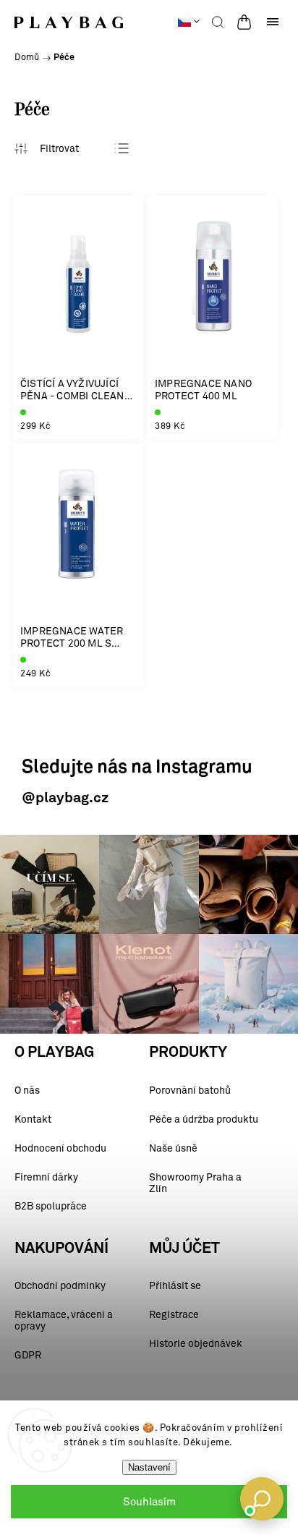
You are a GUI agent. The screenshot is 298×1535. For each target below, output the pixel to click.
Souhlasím (149, 1501)
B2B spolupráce (50, 1206)
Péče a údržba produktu (203, 1119)
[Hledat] (218, 22)
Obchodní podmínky (60, 1286)
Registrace (174, 1315)
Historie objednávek (195, 1344)
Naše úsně (173, 1148)
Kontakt (32, 1119)
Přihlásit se (175, 1286)
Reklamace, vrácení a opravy (63, 1320)
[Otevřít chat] (262, 1499)
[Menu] (272, 21)
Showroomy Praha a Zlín (195, 1183)
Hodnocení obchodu (60, 1148)
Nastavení (149, 1467)
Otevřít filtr (46, 148)
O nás (27, 1090)
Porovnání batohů (190, 1090)
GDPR (27, 1355)
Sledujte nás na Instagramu (137, 768)
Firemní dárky (46, 1177)
